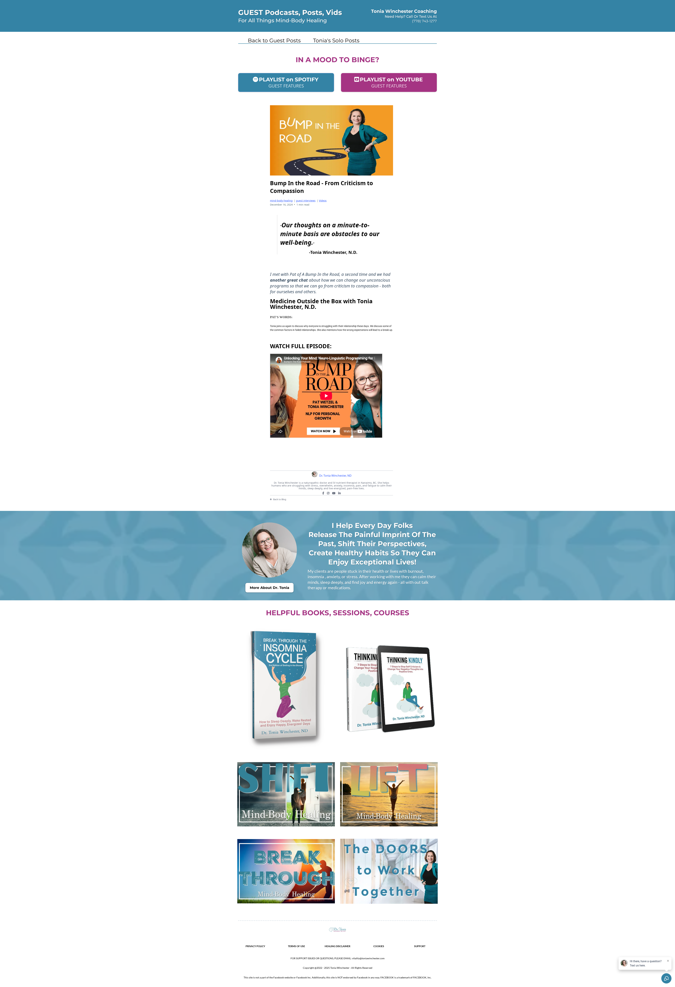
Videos (323, 200)
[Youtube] (333, 493)
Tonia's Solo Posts (336, 40)
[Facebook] (323, 493)
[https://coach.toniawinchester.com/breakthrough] (286, 871)
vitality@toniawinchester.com (368, 958)
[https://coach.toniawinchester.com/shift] (286, 794)
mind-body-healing (281, 200)
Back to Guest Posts (274, 40)
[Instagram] (328, 493)
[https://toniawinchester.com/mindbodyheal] (337, 929)
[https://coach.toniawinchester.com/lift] (389, 794)
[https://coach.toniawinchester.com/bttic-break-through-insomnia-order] (286, 689)
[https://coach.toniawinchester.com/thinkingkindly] (389, 689)
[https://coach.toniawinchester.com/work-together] (389, 871)
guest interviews (306, 200)
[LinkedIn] (339, 493)
